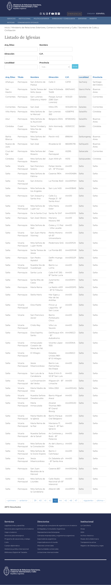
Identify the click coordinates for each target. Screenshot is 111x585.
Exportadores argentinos (46, 539)
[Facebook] (49, 14)
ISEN (82, 532)
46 (71, 500)
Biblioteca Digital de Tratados (16, 552)
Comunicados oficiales (28, 22)
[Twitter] (44, 14)
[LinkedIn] (56, 13)
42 (50, 500)
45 (65, 500)
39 (35, 500)
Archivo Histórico (87, 536)
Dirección (9, 54)
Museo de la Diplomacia (90, 539)
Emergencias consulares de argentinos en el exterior (57, 525)
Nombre (43, 45)
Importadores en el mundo (47, 542)
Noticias (11, 22)
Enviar (75, 66)
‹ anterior (23, 500)
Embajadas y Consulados (63, 19)
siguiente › (89, 500)
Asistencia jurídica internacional (17, 549)
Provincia (44, 63)
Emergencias (74, 14)
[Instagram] (47, 14)
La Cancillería (86, 525)
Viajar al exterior (11, 532)
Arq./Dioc (9, 45)
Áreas (83, 529)
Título (20, 77)
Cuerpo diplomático (12, 546)
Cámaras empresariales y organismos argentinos (55, 536)
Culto (7, 542)
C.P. (41, 54)
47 (76, 500)
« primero (11, 500)
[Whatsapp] (41, 14)
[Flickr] (59, 13)
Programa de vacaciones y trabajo (17, 539)
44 (60, 500)
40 (40, 500)
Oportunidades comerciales (47, 549)
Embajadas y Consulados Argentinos (51, 529)
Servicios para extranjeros (14, 536)
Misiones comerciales (45, 546)
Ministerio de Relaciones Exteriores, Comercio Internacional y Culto (44, 27)
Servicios (11, 19)
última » (100, 500)
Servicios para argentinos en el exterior (19, 529)
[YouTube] (52, 14)
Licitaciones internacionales (47, 552)
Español (100, 14)
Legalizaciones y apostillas (14, 525)
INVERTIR (93, 19)
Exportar (82, 19)
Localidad (9, 63)
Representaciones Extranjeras (48, 532)
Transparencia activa (88, 542)
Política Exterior (41, 19)
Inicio (7, 27)
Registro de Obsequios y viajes (92, 546)
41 (45, 500)
